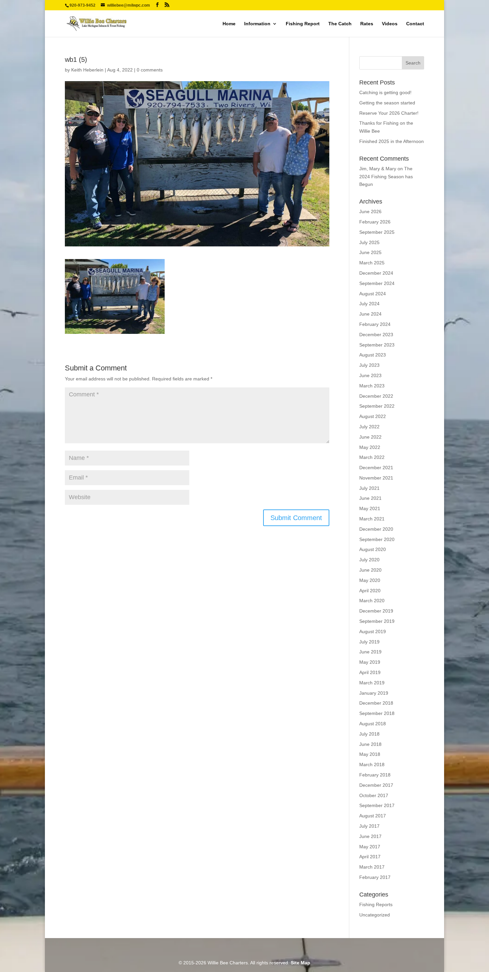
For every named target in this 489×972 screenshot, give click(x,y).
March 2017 (372, 867)
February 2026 (375, 221)
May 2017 (369, 846)
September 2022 (377, 406)
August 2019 (372, 631)
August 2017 (372, 815)
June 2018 (370, 744)
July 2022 (369, 426)
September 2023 (377, 344)
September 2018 (377, 713)
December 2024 (376, 273)
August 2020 (372, 549)
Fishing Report (303, 23)
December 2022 (376, 396)
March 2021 (372, 518)
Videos (390, 23)
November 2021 (376, 478)
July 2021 (369, 488)
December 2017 (376, 785)
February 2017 (375, 877)
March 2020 (372, 600)
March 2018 (372, 764)
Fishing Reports (376, 904)
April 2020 (370, 590)
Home (229, 23)
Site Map (300, 962)
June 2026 (370, 211)
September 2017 (377, 805)
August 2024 (372, 293)
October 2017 (373, 795)
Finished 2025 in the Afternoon (391, 141)
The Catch (340, 23)
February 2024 (375, 324)
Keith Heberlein (87, 69)
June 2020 (370, 570)
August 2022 (372, 416)
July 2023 (369, 365)
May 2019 (369, 662)
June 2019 (370, 651)
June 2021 (370, 498)
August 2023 (372, 354)
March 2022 (372, 457)
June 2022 (370, 437)
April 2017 (370, 856)
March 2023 (372, 385)
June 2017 (370, 836)
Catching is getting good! (385, 92)
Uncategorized (374, 914)
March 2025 (372, 262)
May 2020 (369, 580)
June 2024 (370, 314)
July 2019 (369, 641)
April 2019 (370, 672)
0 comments (150, 69)
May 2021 (369, 508)
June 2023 (370, 375)
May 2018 (369, 754)
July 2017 (369, 826)
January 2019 (373, 693)
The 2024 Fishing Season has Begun (386, 176)
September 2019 (377, 621)
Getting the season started (387, 102)
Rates (366, 23)
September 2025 (377, 232)
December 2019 (376, 611)
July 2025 (369, 242)
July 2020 (369, 559)
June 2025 (370, 252)
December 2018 (376, 703)
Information (257, 23)
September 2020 (377, 539)
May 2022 (369, 447)
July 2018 (369, 734)
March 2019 (372, 682)
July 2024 (369, 303)
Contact (415, 23)
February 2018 (375, 774)
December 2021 (376, 467)
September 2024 (377, 283)
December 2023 (376, 334)
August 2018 (372, 723)
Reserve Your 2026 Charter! (388, 113)
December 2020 (376, 529)
